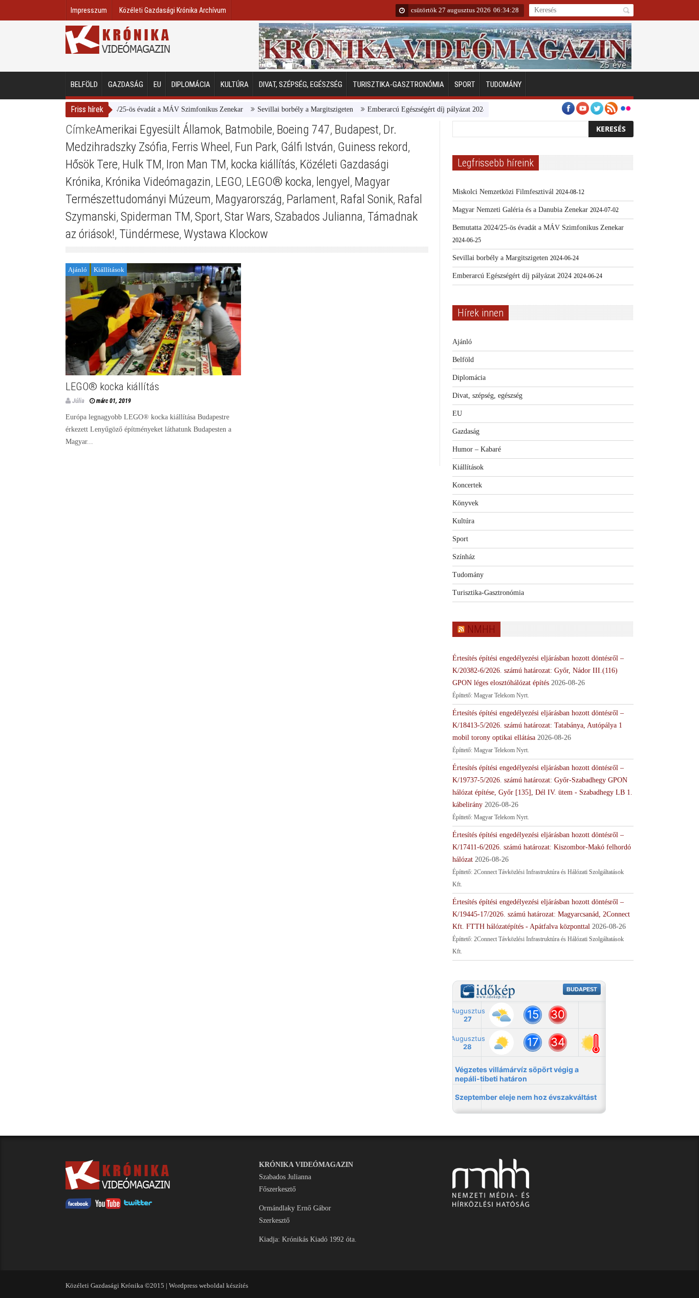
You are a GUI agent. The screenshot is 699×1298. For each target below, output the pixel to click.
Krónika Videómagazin (158, 182)
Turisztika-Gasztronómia (398, 84)
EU (157, 84)
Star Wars (247, 216)
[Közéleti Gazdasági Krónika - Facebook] (78, 1206)
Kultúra (235, 84)
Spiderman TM (155, 216)
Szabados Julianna (319, 216)
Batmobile (248, 129)
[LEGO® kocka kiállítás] (153, 319)
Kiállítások (109, 269)
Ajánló (77, 269)
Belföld (84, 84)
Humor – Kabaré (476, 449)
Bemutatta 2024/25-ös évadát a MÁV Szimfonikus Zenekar (135, 109)
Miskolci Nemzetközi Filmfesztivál (503, 192)
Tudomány (503, 84)
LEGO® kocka (279, 182)
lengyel (333, 182)
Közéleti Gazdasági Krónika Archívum (172, 10)
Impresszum (89, 10)
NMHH (481, 629)
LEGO (228, 182)
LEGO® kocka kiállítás (112, 386)
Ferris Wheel (201, 147)
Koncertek (467, 485)
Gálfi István (307, 147)
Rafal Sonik (366, 199)
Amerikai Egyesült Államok (158, 129)
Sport (464, 84)
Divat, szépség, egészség (300, 84)
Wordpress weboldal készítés (208, 1285)
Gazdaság (125, 84)
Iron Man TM (196, 164)
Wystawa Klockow (226, 234)
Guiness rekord (373, 147)
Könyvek (465, 503)
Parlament (311, 199)
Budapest (357, 129)
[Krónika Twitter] (138, 1206)
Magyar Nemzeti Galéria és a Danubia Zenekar (520, 210)
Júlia (78, 401)
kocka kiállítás (263, 164)
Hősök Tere (91, 164)
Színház (463, 557)
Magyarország (248, 199)
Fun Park (255, 147)
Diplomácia (190, 84)
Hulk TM (142, 164)
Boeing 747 (303, 129)
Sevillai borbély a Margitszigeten (283, 109)
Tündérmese (149, 234)
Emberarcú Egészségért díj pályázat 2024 (405, 109)
